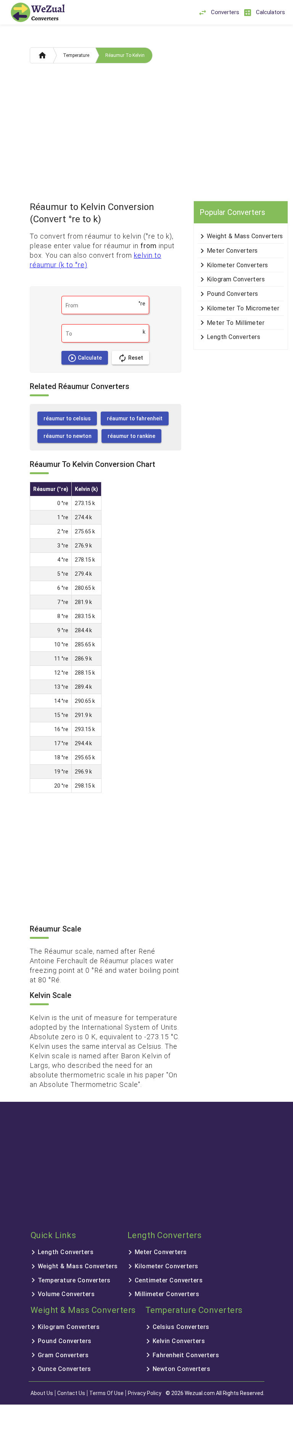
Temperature (76, 55)
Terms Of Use (106, 1393)
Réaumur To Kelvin (125, 55)
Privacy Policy (144, 1393)
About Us (42, 1393)
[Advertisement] (147, 134)
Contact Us (71, 1393)
